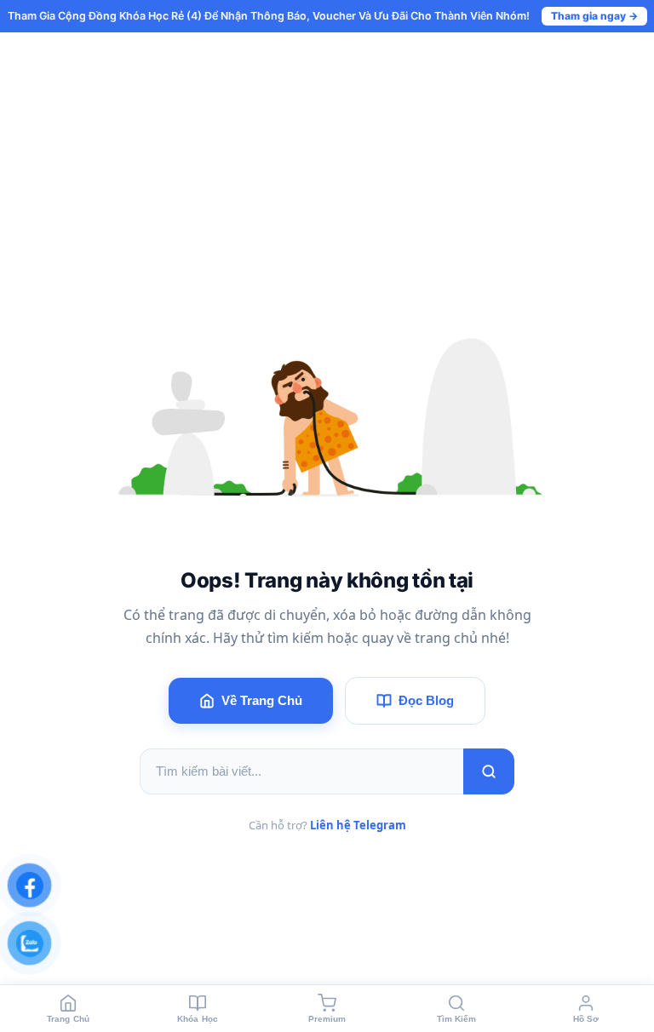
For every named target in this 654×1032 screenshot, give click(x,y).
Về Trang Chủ (261, 700)
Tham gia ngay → (594, 15)
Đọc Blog (426, 700)
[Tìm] (488, 771)
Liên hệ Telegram (358, 825)
